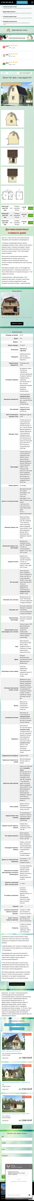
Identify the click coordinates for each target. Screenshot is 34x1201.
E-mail (3, 1149)
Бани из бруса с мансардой (22, 1024)
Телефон (4, 1143)
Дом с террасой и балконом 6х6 (11, 1051)
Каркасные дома (12, 73)
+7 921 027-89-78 (7, 2)
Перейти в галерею (17, 323)
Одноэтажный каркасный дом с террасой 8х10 (16, 1082)
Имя (3, 1136)
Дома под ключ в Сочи (19, 30)
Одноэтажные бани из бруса (17, 1028)
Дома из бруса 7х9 (9, 1024)
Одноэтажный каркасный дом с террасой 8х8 (15, 1113)
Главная (4, 73)
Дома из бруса (17, 1127)
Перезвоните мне (22, 2)
